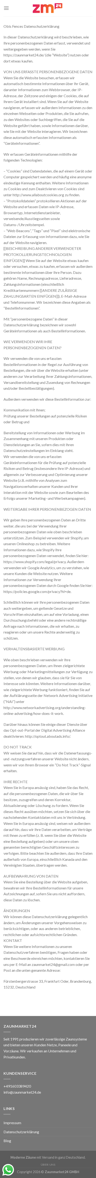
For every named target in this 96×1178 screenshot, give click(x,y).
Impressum (12, 1122)
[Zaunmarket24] (48, 8)
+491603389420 (17, 1086)
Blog (7, 1140)
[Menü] (6, 8)
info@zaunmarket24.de (22, 1092)
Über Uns (48, 1164)
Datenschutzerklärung (21, 1132)
